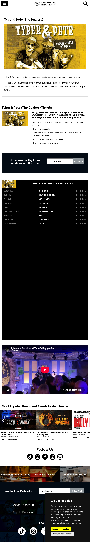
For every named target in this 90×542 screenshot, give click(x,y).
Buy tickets (81, 191)
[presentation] (3, 420)
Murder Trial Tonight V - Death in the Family (17, 433)
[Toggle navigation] (4, 4)
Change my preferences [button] (62, 534)
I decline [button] (65, 529)
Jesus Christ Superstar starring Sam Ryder (52, 433)
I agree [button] (55, 529)
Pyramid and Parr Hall (9, 436)
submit (77, 161)
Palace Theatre (43, 436)
